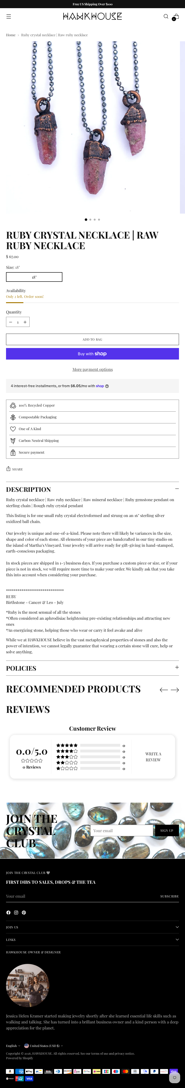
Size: (13, 267)
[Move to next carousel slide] (175, 690)
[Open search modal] (166, 16)
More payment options (93, 369)
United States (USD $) (44, 1046)
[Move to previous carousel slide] (164, 690)
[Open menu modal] (8, 16)
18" (34, 277)
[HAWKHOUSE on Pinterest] (24, 913)
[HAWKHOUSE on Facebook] (9, 913)
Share (17, 469)
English (11, 1046)
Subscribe (169, 896)
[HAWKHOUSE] (92, 16)
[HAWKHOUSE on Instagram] (17, 913)
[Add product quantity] (25, 322)
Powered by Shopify (19, 1058)
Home (10, 34)
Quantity (14, 311)
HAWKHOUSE (42, 1053)
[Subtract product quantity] (10, 322)
